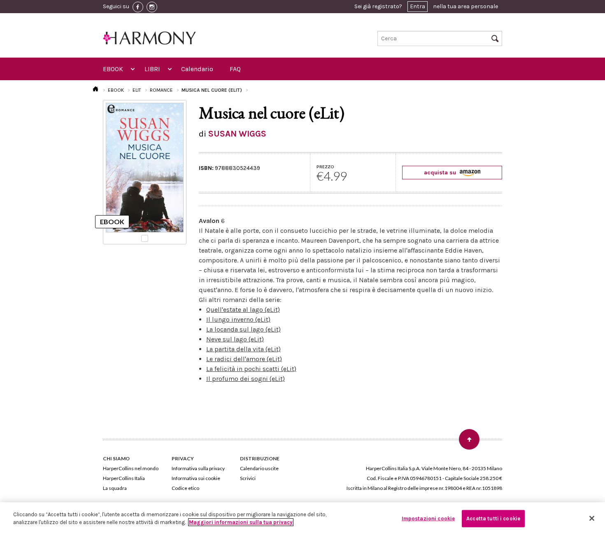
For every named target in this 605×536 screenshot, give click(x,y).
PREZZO (325, 166)
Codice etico (185, 488)
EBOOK (113, 69)
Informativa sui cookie (196, 478)
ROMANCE (161, 90)
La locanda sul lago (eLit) (243, 329)
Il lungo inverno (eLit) (238, 319)
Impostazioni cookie (428, 518)
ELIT (137, 90)
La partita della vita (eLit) (243, 349)
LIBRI (152, 69)
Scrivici (248, 478)
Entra (417, 6)
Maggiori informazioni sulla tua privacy (241, 522)
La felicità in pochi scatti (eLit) (251, 369)
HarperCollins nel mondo (130, 468)
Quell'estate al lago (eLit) (243, 309)
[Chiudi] (592, 518)
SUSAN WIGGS (237, 134)
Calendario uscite (259, 468)
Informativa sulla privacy (198, 468)
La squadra (115, 488)
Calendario (197, 69)
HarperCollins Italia (124, 478)
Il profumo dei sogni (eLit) (245, 379)
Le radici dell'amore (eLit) (244, 359)
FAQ (235, 69)
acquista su (441, 172)
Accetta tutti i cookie (493, 518)
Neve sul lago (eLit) (235, 339)
